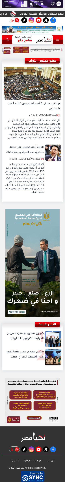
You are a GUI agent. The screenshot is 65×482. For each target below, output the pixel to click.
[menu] (57, 39)
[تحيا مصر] (32, 437)
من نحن (50, 460)
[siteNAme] (43, 39)
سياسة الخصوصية (32, 460)
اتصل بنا (15, 460)
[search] (7, 39)
